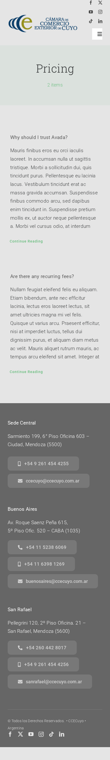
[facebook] (91, 3)
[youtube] (91, 12)
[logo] (43, 12)
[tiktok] (91, 21)
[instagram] (100, 12)
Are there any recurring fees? (42, 276)
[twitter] (100, 3)
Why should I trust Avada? (39, 137)
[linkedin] (100, 21)
